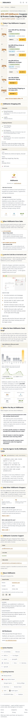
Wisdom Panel (17, 687)
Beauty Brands (7, 675)
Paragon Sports (8, 683)
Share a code (5, 515)
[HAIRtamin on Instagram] (3, 594)
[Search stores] (20, 2)
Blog (26, 710)
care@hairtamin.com (7, 548)
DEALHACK (6, 2)
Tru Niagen (15, 655)
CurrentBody (7, 651)
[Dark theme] (23, 2)
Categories (14, 710)
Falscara (17, 651)
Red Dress (6, 687)
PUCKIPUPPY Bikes (8, 694)
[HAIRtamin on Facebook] (6, 594)
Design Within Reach (9, 679)
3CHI (5, 690)
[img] (14, 362)
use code (22, 39)
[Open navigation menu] (26, 2)
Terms (25, 712)
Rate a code (5, 530)
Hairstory (23, 663)
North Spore (14, 690)
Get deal (12, 83)
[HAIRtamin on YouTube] (9, 594)
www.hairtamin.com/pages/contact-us (12, 563)
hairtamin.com (16, 582)
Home (2, 7)
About (2, 712)
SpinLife (6, 666)
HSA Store (6, 663)
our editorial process (11, 640)
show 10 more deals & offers (14, 98)
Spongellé (14, 659)
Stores (2, 710)
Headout (20, 694)
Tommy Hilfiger (21, 683)
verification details (20, 36)
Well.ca (6, 655)
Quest (5, 659)
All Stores (7, 7)
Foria (15, 663)
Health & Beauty (17, 183)
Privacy (14, 712)
